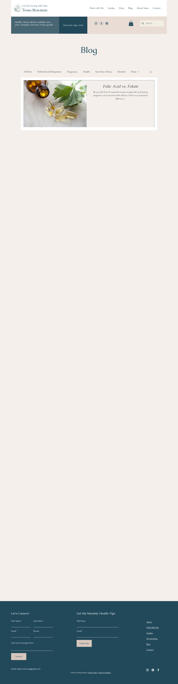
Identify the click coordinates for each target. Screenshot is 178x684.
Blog (148, 644)
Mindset (121, 71)
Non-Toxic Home (103, 71)
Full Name (81, 621)
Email (13, 631)
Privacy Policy (92, 672)
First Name (16, 621)
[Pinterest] (152, 670)
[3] (106, 23)
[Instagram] (147, 670)
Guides (149, 633)
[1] (96, 23)
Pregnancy (72, 71)
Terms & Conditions (104, 672)
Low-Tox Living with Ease (35, 5)
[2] (101, 23)
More (133, 71)
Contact (150, 650)
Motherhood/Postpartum (49, 71)
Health (86, 71)
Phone (36, 631)
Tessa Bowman (34, 10)
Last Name (38, 621)
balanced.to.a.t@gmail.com (28, 669)
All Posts (28, 71)
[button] (131, 23)
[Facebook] (158, 670)
